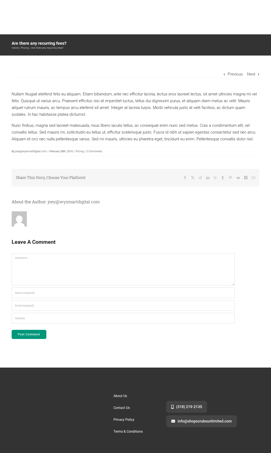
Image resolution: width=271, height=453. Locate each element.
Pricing (80, 151)
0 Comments (94, 151)
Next (251, 74)
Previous (235, 74)
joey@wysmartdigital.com (31, 151)
